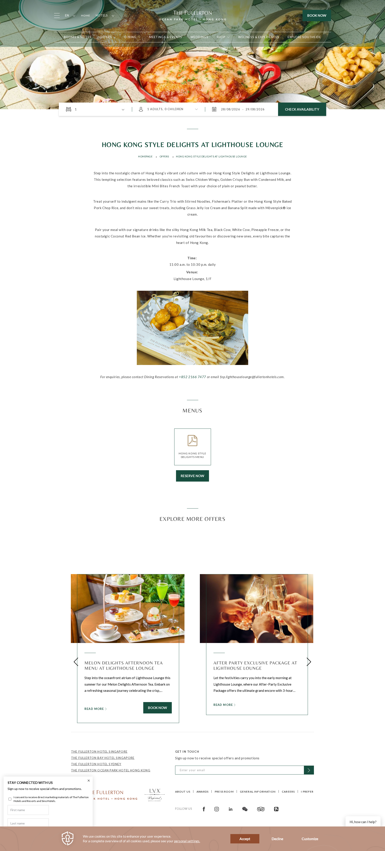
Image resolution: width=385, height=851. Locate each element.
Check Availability (302, 109)
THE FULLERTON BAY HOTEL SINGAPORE (103, 758)
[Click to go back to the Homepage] (192, 15)
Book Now (316, 15)
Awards (203, 791)
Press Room (224, 791)
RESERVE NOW (192, 476)
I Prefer (307, 791)
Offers (164, 156)
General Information (258, 791)
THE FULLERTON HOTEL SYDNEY (96, 764)
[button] (76, 661)
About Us (182, 791)
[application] (192, 838)
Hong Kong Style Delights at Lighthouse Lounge (211, 156)
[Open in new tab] (204, 809)
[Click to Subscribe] (309, 770)
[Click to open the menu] (57, 15)
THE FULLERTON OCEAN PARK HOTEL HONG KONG (110, 770)
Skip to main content (24, 6)
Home (85, 15)
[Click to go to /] (104, 794)
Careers (288, 791)
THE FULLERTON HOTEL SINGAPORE (99, 751)
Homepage (145, 156)
